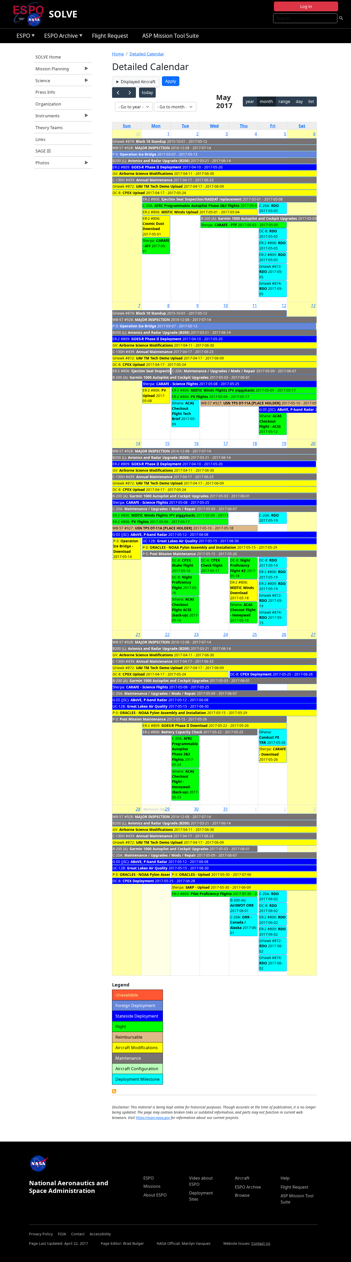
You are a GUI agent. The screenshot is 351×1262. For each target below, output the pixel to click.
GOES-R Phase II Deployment (156, 167)
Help (285, 1178)
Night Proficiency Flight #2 (240, 565)
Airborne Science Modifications (146, 173)
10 (225, 305)
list (311, 101)
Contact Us (260, 1243)
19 (284, 443)
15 (167, 443)
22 (167, 634)
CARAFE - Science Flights (177, 383)
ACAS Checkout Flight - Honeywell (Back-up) (183, 782)
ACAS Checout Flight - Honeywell (243, 610)
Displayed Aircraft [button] (138, 81)
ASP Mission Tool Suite (170, 35)
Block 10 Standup (151, 141)
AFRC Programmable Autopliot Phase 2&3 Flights (196, 205)
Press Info (45, 92)
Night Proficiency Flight (182, 582)
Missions (152, 1186)
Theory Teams (49, 127)
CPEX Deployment (256, 674)
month (266, 101)
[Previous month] (118, 92)
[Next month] (130, 92)
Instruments (47, 117)
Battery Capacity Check (181, 731)
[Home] (30, 14)
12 (284, 305)
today (147, 92)
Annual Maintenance (154, 179)
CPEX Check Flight (212, 563)
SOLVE (63, 14)
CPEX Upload (134, 192)
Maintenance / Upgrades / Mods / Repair (219, 370)
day (299, 101)
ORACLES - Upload (194, 874)
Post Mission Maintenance (173, 553)
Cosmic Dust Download (153, 226)
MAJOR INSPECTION (152, 147)
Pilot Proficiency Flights (211, 893)
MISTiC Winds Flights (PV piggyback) (223, 390)
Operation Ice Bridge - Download (125, 546)
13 (313, 305)
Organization (48, 104)
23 (196, 634)
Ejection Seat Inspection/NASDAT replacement (201, 199)
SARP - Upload (198, 887)
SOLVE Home (48, 57)
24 (225, 634)
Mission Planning (51, 70)
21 (138, 634)
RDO (275, 205)
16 (196, 443)
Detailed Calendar (147, 54)
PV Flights (199, 396)
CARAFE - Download (272, 751)
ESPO (22, 36)
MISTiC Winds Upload (179, 212)
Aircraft (242, 1178)
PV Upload (154, 393)
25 (254, 634)
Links (40, 139)
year (250, 101)
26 (284, 634)
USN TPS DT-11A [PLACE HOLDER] (252, 403)
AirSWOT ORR (242, 905)
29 (167, 809)
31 (225, 809)
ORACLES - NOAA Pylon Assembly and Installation (193, 547)
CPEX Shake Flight (182, 563)
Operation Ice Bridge (138, 154)
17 (225, 443)
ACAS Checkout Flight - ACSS (270, 421)
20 (313, 443)
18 (254, 443)
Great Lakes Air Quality (177, 540)
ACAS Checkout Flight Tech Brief (183, 411)
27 (313, 634)
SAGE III (43, 151)
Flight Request (110, 35)
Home (118, 54)
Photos (41, 164)
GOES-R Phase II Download (184, 725)
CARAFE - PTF (226, 224)
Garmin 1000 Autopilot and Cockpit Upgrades (257, 218)
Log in (306, 6)
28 (138, 809)
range (284, 101)
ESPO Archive (60, 36)
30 (138, 134)
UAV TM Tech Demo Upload (159, 186)
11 (254, 305)
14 (138, 443)
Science (42, 82)
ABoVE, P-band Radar (295, 409)
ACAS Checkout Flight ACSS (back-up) (183, 607)
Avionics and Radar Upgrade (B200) (159, 160)
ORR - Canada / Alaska (241, 922)
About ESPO (155, 1195)
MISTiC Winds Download (242, 590)
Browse (242, 1195)
